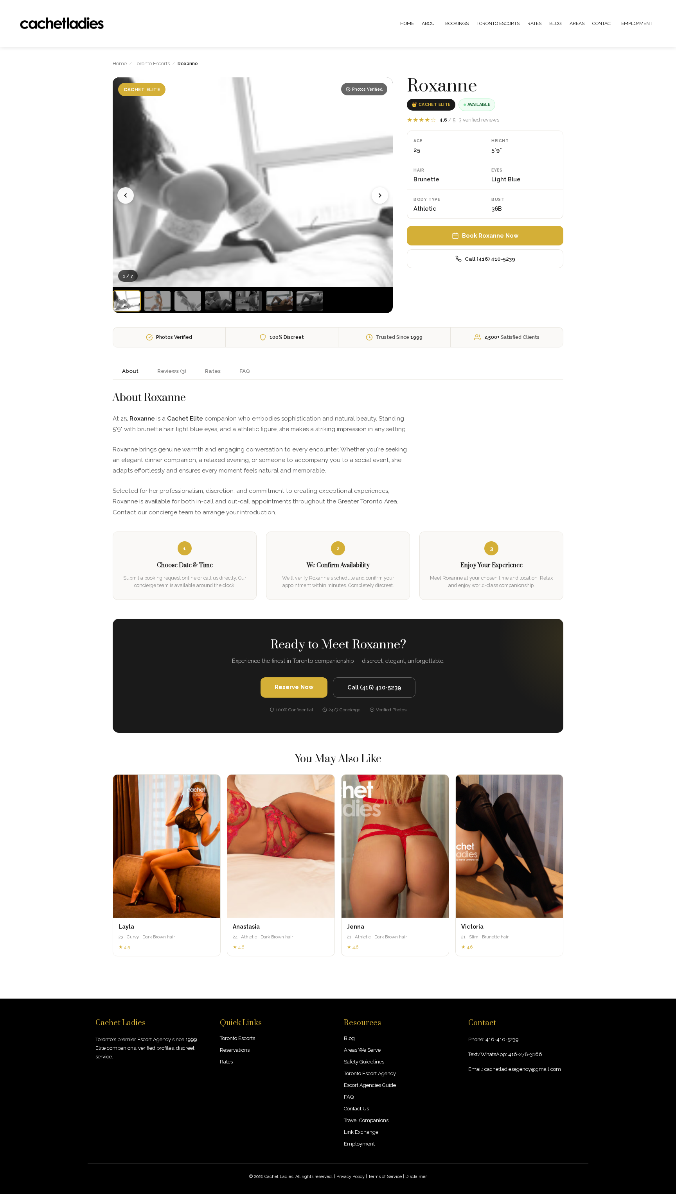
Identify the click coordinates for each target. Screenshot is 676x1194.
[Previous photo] (125, 195)
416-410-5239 (502, 1039)
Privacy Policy (350, 1176)
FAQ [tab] (244, 371)
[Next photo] (380, 195)
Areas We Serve (362, 1050)
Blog (555, 23)
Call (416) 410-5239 (490, 259)
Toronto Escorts (498, 23)
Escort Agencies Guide (370, 1085)
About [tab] (130, 371)
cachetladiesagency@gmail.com (522, 1069)
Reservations (235, 1050)
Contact (602, 23)
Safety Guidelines (364, 1062)
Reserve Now (294, 687)
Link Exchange (361, 1132)
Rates (534, 23)
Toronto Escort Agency (370, 1073)
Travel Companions (366, 1120)
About (429, 23)
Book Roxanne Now (490, 235)
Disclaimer (416, 1176)
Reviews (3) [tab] (171, 371)
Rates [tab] (213, 371)
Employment (637, 23)
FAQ (349, 1097)
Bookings (457, 23)
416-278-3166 (525, 1054)
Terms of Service (385, 1176)
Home (407, 23)
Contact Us (356, 1109)
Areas (577, 23)
